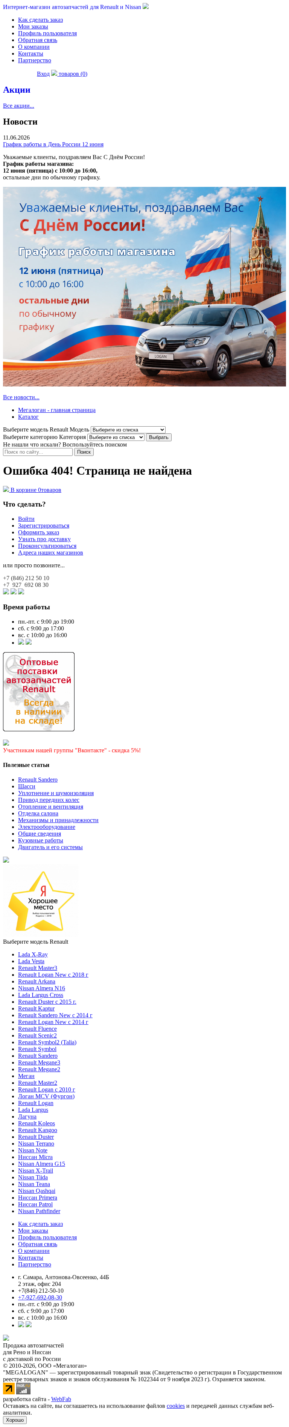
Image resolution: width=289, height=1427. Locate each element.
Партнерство (34, 60)
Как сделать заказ (40, 20)
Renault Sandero (38, 779)
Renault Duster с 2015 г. (47, 1001)
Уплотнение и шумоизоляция (56, 793)
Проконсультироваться (47, 546)
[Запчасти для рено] (29, 642)
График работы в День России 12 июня (53, 144)
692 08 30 (26, 585)
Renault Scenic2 (37, 1035)
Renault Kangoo (37, 1130)
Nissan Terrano (36, 1143)
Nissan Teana (34, 1184)
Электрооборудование (46, 827)
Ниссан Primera (37, 1197)
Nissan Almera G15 (41, 1164)
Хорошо (15, 1420)
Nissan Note (32, 1150)
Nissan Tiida (33, 1177)
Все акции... (18, 105)
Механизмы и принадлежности (58, 820)
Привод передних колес (48, 800)
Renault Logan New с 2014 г (53, 1022)
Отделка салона (38, 813)
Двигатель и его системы (50, 847)
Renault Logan (35, 1103)
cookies (176, 1406)
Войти (26, 519)
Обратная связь (37, 40)
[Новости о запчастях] (21, 642)
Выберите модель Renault (35, 941)
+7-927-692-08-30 (40, 1297)
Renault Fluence (37, 1029)
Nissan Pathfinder (39, 1211)
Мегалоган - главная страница (57, 410)
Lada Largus (33, 1110)
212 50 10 (26, 578)
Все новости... (21, 397)
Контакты (30, 53)
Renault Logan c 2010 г (46, 1089)
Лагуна (27, 1116)
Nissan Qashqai (36, 1191)
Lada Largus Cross (40, 995)
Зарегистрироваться (43, 525)
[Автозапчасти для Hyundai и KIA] (6, 860)
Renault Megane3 (39, 1062)
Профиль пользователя (47, 33)
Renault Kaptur (36, 1008)
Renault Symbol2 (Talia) (47, 1042)
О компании (34, 47)
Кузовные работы (40, 840)
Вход (43, 74)
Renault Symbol (37, 1049)
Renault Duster (36, 1137)
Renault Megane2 (39, 1069)
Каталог (28, 417)
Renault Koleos (36, 1123)
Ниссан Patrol (35, 1204)
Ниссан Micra (35, 1157)
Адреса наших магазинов (50, 552)
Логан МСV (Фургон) (46, 1096)
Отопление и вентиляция (50, 806)
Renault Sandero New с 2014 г (55, 1015)
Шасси (26, 786)
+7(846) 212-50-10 (41, 1290)
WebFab (61, 1399)
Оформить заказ (38, 532)
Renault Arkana (36, 981)
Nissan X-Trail (35, 1170)
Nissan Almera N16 (41, 988)
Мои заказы (33, 26)
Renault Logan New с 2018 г (53, 974)
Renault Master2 (37, 1083)
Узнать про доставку (44, 539)
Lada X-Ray (33, 954)
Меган (26, 1076)
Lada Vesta (31, 961)
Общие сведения (39, 833)
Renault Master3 (37, 968)
